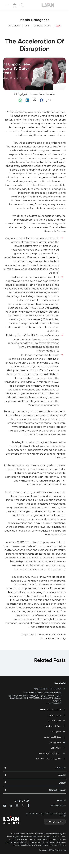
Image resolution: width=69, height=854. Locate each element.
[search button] (22, 5)
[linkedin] (9, 806)
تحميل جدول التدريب (55, 821)
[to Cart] (14, 5)
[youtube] (4, 806)
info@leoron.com (58, 805)
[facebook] (27, 805)
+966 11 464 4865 (54, 703)
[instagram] (15, 805)
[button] (34, 766)
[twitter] (21, 805)
